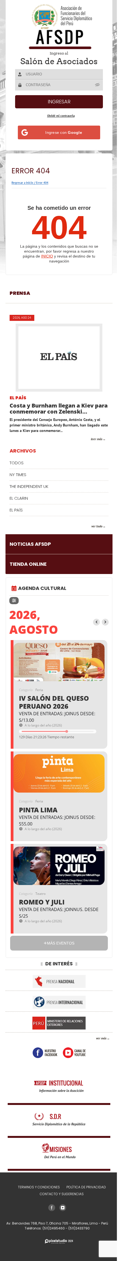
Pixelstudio (59, 1241)
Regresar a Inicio (22, 183)
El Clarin (19, 498)
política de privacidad (86, 1187)
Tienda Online (28, 564)
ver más (101, 1038)
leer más (96, 439)
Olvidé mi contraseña (61, 116)
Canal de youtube (74, 1052)
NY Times (18, 474)
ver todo (96, 526)
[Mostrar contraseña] (97, 84)
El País (18, 398)
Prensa (20, 293)
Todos (17, 463)
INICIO (47, 256)
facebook (45, 1052)
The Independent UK (29, 486)
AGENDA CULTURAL (42, 588)
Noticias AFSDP (30, 544)
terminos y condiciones (39, 1187)
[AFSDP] (59, 26)
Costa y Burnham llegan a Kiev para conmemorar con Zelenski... (59, 409)
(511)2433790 (79, 1228)
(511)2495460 (54, 1228)
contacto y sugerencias (62, 1194)
